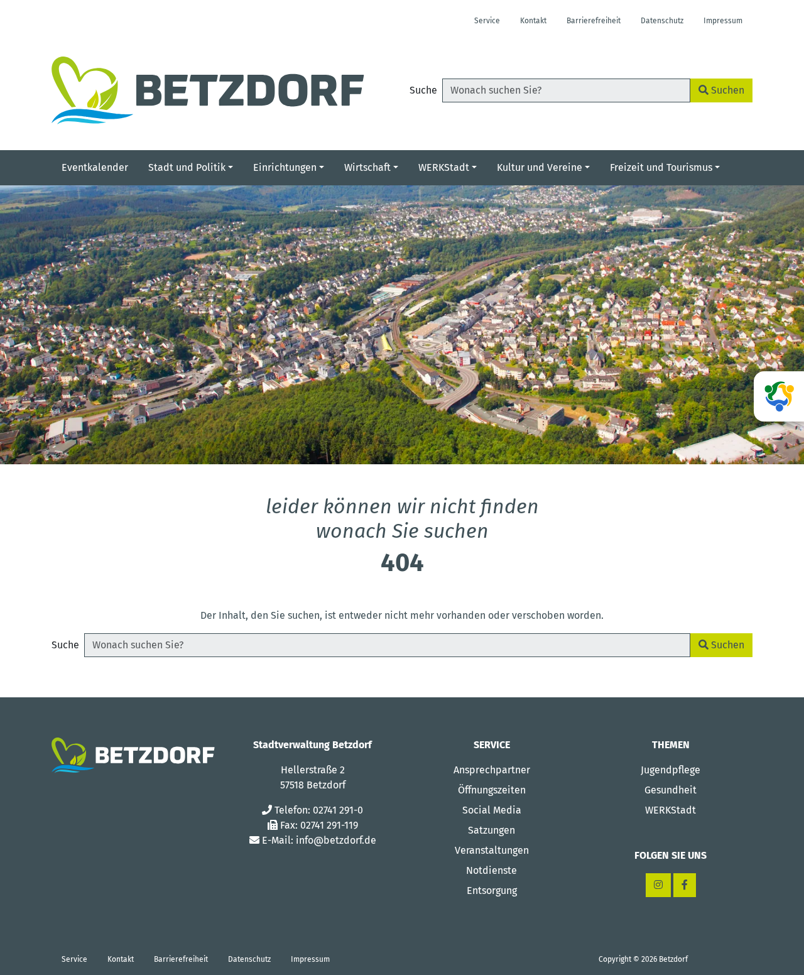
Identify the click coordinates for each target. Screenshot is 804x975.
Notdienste (491, 870)
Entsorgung (492, 890)
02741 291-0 (338, 810)
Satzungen (491, 830)
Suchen (726, 90)
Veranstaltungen (492, 850)
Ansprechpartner (492, 770)
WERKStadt (670, 810)
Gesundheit (670, 790)
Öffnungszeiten (492, 790)
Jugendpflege (670, 770)
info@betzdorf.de (336, 840)
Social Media (491, 810)
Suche (423, 90)
